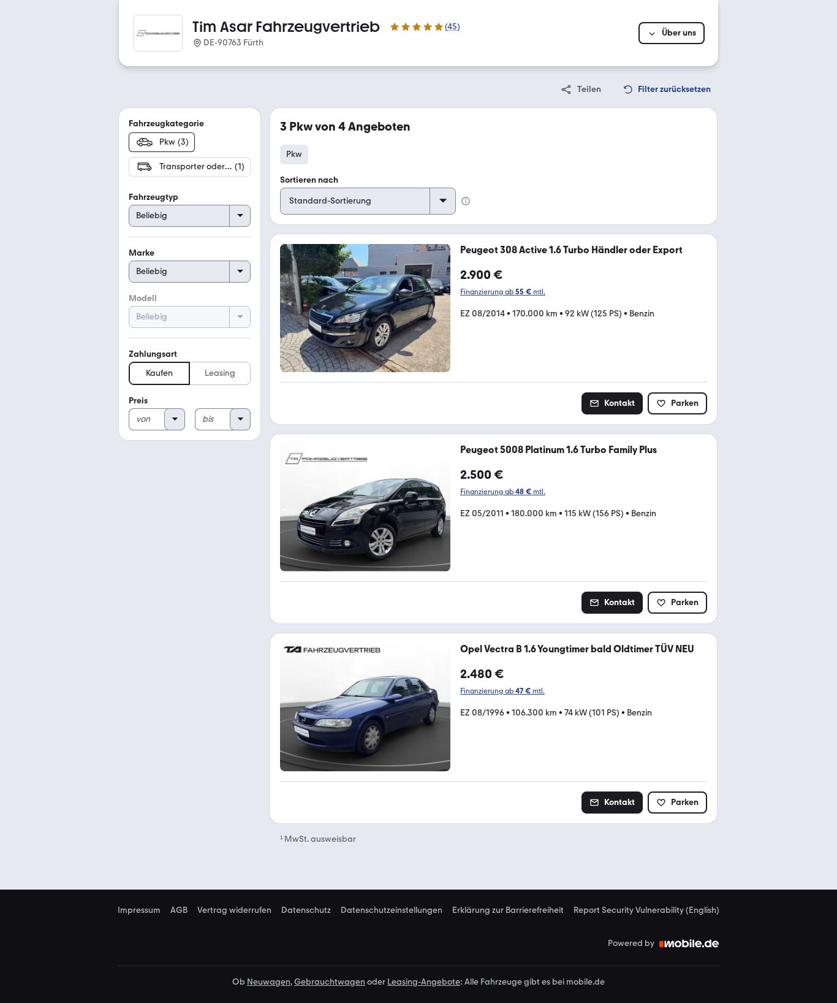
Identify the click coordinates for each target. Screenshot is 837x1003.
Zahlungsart (153, 354)
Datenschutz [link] (306, 910)
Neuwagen (268, 982)
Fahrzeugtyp (153, 197)
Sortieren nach (309, 180)
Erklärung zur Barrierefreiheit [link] (508, 910)
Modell (143, 298)
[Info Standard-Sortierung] (466, 201)
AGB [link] (178, 910)
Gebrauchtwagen (329, 982)
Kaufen (159, 373)
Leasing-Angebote (423, 982)
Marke (141, 253)
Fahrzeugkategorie (166, 123)
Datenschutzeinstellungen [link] (391, 910)
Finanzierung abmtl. (502, 292)
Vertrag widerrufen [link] (234, 910)
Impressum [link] (139, 910)
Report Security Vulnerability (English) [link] (646, 910)
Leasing (220, 373)
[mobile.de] (689, 943)
